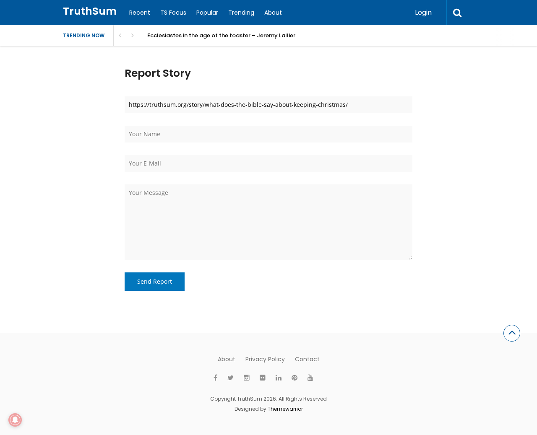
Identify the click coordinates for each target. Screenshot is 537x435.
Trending (241, 12)
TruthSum (90, 11)
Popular (207, 12)
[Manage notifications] (15, 420)
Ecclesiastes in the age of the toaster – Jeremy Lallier (221, 35)
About (273, 12)
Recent (139, 12)
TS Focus (173, 12)
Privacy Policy (265, 359)
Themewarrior (285, 408)
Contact (307, 359)
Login (423, 12)
